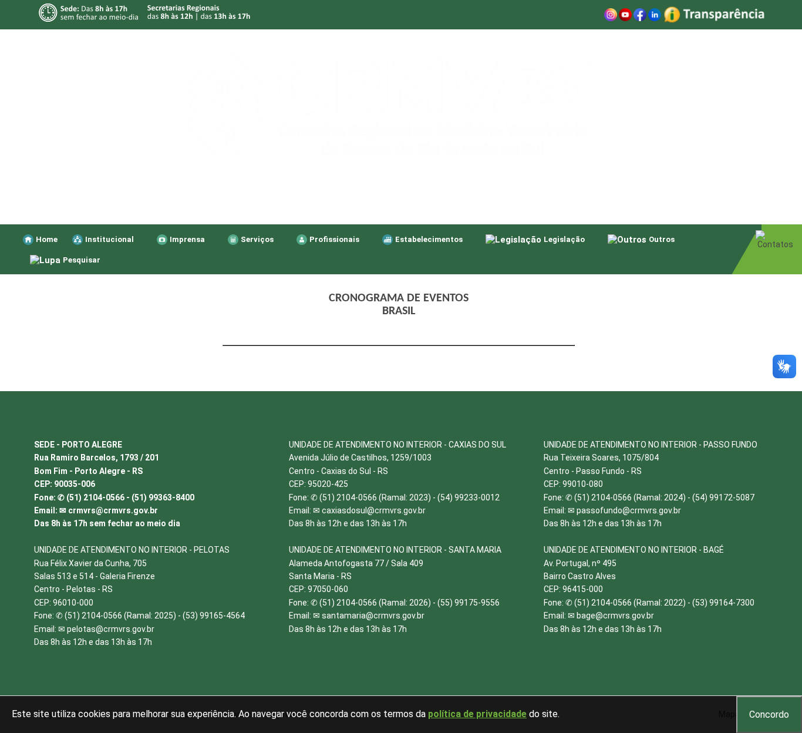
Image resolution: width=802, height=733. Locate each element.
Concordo (769, 714)
